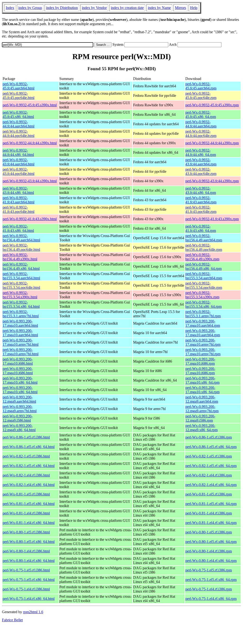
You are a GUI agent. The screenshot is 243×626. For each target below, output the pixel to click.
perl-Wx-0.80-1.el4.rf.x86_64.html (29, 561)
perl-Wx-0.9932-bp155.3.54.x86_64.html (21, 304)
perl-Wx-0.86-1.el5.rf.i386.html (26, 437)
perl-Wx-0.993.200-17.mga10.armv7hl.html (20, 342)
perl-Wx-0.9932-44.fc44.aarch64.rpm (200, 124)
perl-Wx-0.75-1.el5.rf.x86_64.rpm (211, 580)
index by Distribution (62, 8)
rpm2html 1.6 (33, 612)
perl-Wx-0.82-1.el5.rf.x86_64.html (29, 466)
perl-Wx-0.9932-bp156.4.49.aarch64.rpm (203, 238)
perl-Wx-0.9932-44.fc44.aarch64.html (18, 124)
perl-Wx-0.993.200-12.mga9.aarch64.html (19, 399)
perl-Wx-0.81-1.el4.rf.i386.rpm (208, 513)
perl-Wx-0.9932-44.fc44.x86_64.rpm (200, 152)
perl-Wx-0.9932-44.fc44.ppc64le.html (18, 133)
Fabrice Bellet (12, 620)
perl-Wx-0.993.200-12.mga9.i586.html (18, 418)
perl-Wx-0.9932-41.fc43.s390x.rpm (212, 219)
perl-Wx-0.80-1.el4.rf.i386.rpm (208, 551)
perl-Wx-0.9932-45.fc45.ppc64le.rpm (200, 95)
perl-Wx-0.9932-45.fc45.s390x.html (30, 105)
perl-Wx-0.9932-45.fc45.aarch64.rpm (200, 86)
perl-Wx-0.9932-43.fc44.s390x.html (30, 181)
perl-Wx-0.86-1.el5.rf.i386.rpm (208, 437)
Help (193, 8)
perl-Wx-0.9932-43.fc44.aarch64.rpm (200, 162)
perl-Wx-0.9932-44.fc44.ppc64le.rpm (200, 133)
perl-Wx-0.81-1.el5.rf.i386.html (26, 494)
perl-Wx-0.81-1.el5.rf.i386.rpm (208, 494)
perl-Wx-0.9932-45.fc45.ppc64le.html (18, 95)
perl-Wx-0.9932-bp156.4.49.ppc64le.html (21, 247)
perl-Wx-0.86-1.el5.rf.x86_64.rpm (211, 447)
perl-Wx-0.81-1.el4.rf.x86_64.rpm (211, 523)
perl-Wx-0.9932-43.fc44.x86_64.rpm (200, 190)
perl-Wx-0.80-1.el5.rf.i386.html (26, 532)
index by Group (30, 8)
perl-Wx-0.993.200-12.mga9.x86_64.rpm (201, 428)
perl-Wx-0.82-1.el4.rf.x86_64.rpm (211, 485)
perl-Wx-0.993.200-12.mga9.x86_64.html (19, 428)
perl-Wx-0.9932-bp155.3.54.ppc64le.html (21, 285)
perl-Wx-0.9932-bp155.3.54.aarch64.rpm (203, 276)
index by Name (159, 8)
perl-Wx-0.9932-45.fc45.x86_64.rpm (200, 114)
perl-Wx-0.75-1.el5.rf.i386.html (26, 570)
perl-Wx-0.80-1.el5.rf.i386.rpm (208, 532)
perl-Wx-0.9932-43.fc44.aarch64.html (18, 162)
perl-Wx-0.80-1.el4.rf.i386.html (26, 551)
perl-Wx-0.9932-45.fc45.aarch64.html (18, 86)
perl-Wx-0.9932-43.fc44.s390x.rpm (212, 181)
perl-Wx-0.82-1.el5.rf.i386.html (26, 456)
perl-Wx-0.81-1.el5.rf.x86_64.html (29, 504)
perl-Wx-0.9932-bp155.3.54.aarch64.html (21, 276)
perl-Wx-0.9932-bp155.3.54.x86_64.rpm (203, 304)
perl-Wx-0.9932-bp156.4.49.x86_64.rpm (203, 266)
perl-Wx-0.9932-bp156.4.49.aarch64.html (21, 238)
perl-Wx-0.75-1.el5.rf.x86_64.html (29, 580)
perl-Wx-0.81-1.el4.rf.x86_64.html (29, 523)
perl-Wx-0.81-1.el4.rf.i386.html (26, 513)
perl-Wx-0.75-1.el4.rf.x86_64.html (29, 599)
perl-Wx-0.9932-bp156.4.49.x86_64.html (21, 266)
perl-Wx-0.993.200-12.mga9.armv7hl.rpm (202, 409)
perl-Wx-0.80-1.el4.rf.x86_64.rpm (211, 561)
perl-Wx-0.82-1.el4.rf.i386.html (26, 475)
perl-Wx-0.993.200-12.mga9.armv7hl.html (20, 409)
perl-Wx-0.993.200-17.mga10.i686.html (18, 361)
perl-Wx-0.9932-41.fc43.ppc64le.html (18, 209)
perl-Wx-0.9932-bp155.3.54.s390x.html (20, 295)
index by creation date (127, 8)
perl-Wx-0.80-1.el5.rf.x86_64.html (29, 542)
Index (10, 8)
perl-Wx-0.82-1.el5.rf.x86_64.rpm (211, 466)
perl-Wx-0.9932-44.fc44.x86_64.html (18, 152)
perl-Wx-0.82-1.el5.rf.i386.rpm (208, 456)
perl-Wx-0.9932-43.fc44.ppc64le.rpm (200, 171)
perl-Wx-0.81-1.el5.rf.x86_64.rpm (211, 504)
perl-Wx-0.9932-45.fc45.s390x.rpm (212, 105)
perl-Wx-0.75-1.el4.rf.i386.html (26, 589)
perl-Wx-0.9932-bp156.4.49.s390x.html (20, 257)
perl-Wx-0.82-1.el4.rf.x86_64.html (29, 485)
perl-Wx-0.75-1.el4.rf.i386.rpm (208, 589)
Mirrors (180, 8)
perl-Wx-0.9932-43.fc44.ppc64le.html (18, 171)
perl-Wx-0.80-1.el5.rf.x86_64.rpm (211, 542)
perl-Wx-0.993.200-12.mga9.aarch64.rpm (201, 399)
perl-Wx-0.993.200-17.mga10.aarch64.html (20, 323)
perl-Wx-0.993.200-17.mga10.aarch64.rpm (202, 323)
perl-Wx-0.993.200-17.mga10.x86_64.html (20, 380)
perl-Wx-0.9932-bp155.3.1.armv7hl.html (21, 314)
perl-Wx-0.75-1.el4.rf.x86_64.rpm (211, 599)
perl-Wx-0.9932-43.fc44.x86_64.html (18, 190)
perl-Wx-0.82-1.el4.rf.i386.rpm (208, 475)
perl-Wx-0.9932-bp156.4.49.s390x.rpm (202, 257)
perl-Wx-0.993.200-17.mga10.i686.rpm (200, 361)
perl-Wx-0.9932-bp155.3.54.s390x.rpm (202, 295)
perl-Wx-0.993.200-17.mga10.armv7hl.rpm (202, 342)
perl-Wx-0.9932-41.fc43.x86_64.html (18, 228)
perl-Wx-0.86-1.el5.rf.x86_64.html (29, 447)
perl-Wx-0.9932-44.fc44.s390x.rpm (212, 143)
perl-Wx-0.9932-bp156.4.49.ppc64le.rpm (203, 247)
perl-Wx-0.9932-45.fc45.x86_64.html (18, 114)
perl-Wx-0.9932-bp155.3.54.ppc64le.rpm (203, 285)
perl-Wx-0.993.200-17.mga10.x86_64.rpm (202, 380)
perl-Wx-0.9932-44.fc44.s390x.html (30, 143)
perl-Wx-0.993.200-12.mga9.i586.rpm (200, 418)
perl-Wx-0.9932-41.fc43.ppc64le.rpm (200, 209)
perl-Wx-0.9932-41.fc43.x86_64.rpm (200, 228)
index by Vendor (94, 8)
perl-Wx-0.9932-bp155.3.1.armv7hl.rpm (203, 314)
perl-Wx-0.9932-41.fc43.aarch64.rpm (200, 200)
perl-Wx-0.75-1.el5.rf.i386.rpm (208, 570)
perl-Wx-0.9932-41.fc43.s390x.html (30, 219)
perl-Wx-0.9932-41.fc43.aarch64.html (18, 200)
